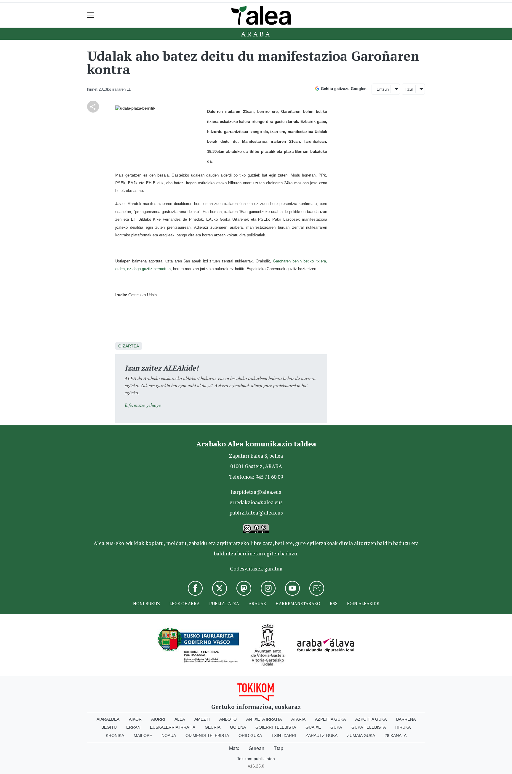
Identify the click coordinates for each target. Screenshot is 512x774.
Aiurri (158, 719)
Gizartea (128, 346)
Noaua (168, 735)
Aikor (135, 719)
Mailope (143, 735)
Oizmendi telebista (207, 735)
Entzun (383, 89)
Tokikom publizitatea (256, 758)
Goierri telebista (275, 727)
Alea (180, 719)
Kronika (115, 735)
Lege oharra (184, 603)
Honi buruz (146, 603)
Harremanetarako (298, 603)
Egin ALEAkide (363, 603)
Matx (234, 748)
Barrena (406, 719)
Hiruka (403, 727)
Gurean (256, 748)
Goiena (238, 727)
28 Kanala (396, 735)
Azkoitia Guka (371, 719)
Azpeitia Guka (330, 719)
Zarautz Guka (321, 735)
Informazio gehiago (143, 405)
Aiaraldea (108, 719)
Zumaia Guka (361, 735)
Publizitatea (224, 603)
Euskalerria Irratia (172, 727)
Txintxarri (283, 735)
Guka (336, 727)
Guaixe (313, 727)
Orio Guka (250, 735)
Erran (133, 727)
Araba (256, 34)
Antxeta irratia (264, 719)
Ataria (298, 719)
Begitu (109, 727)
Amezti (202, 719)
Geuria (212, 727)
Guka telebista (368, 727)
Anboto (228, 719)
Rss (333, 603)
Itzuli (409, 89)
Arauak (257, 603)
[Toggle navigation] (90, 15)
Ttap (278, 748)
